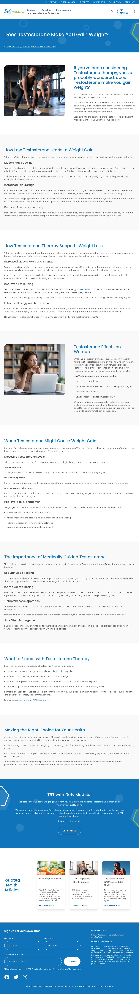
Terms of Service (68, 969)
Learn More (47, 905)
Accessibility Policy (94, 986)
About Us (46, 10)
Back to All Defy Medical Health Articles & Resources (31, 46)
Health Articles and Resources (43, 13)
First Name (9, 938)
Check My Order (68, 2)
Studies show (83, 289)
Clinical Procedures (99, 935)
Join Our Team (97, 937)
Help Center (84, 2)
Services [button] (31, 10)
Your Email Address (13, 954)
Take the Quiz (51, 2)
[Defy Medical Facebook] (6, 977)
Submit (72, 961)
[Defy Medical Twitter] (16, 977)
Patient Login (99, 2)
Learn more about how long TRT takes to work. (27, 700)
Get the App (130, 2)
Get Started (124, 11)
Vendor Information (117, 935)
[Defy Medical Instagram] (25, 977)
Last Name (49, 938)
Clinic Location (63, 10)
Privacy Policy (51, 969)
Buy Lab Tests (115, 2)
